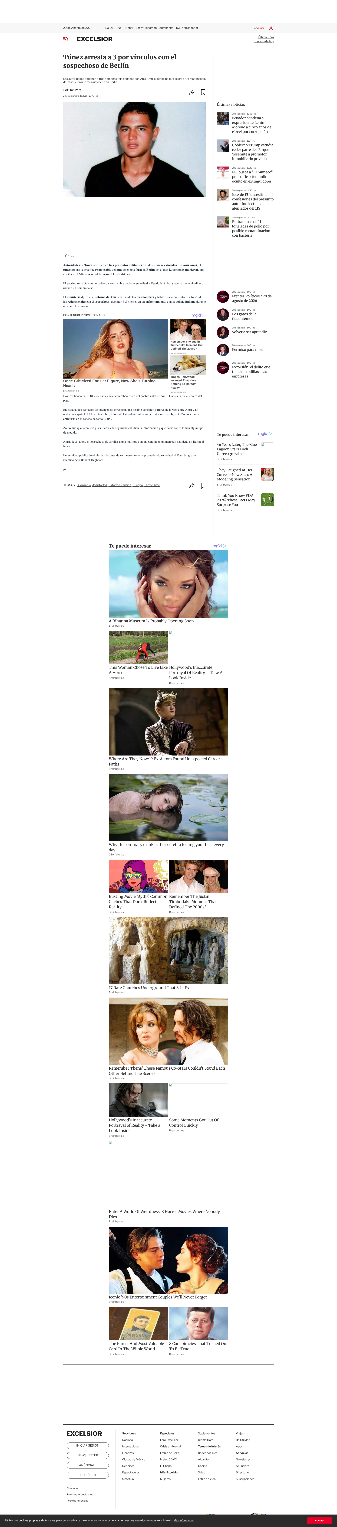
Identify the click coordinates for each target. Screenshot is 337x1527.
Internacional (130, 1446)
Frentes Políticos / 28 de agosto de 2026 (252, 298)
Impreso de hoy (264, 41)
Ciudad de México (133, 1459)
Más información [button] (184, 1520)
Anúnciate (259, 28)
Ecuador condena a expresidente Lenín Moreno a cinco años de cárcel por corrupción (251, 125)
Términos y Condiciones (80, 1494)
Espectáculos (131, 1472)
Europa (138, 485)
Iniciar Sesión (87, 1445)
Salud (201, 1472)
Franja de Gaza (169, 1453)
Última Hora (266, 37)
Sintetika (128, 1479)
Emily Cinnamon (146, 28)
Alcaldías (204, 1459)
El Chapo (166, 1466)
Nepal (129, 28)
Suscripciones (245, 1479)
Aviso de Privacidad (77, 1500)
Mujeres (165, 1479)
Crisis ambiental (170, 1446)
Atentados (99, 485)
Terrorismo (152, 485)
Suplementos (206, 1433)
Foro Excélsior (169, 1440)
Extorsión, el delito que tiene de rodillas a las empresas (251, 372)
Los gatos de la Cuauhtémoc (244, 316)
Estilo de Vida (207, 1479)
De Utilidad (243, 1440)
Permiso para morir (248, 349)
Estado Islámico (119, 485)
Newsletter (87, 1455)
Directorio (72, 1488)
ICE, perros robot (187, 28)
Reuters (76, 90)
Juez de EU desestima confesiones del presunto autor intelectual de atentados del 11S (253, 202)
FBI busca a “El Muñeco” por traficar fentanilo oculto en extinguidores (252, 177)
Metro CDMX (168, 1459)
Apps (239, 1446)
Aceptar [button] (319, 1520)
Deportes (128, 1466)
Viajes (240, 1433)
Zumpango (166, 28)
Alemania (84, 485)
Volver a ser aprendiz (249, 332)
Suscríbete (87, 1475)
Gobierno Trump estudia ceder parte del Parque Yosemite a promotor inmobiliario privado (252, 152)
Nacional (128, 1440)
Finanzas (128, 1453)
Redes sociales (207, 1453)
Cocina (202, 1466)
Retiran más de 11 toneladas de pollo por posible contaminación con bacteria (251, 229)
